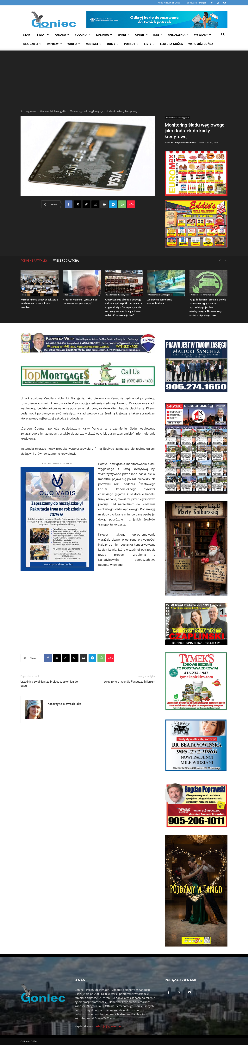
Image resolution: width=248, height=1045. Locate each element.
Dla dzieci (30, 44)
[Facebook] (68, 204)
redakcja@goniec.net (108, 1026)
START (27, 34)
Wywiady (201, 34)
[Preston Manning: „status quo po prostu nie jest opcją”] (82, 283)
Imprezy (53, 44)
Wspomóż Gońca (200, 44)
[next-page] (225, 260)
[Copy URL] (86, 204)
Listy (147, 44)
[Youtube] (189, 992)
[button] (222, 35)
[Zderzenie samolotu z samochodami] (166, 283)
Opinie (140, 34)
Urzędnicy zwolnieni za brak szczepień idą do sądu (49, 683)
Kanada (60, 34)
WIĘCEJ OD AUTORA (66, 260)
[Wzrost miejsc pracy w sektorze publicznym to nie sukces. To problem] (40, 283)
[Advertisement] (124, 77)
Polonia (81, 34)
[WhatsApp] (122, 204)
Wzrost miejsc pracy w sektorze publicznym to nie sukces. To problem (39, 303)
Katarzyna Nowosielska (183, 142)
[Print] (104, 204)
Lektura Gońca (171, 44)
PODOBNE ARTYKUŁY (34, 260)
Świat (41, 34)
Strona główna (28, 111)
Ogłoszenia (176, 34)
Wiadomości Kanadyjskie (53, 111)
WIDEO (72, 44)
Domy (111, 44)
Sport (122, 34)
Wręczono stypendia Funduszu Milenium (129, 681)
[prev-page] (220, 260)
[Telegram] (113, 204)
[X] (77, 204)
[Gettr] (131, 204)
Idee (156, 34)
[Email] (95, 204)
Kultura (102, 34)
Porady (129, 44)
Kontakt (91, 44)
